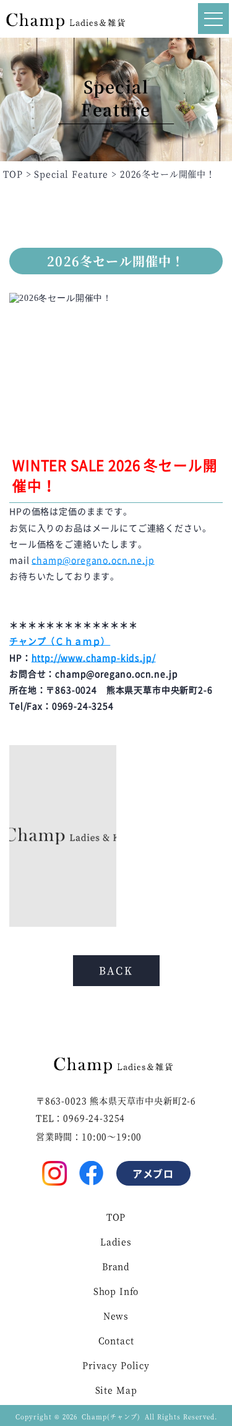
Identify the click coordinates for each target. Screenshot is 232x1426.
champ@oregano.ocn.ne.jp (93, 560)
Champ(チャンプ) (111, 1416)
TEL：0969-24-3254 (80, 1118)
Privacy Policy (116, 1365)
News (116, 1315)
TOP (116, 1216)
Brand (116, 1266)
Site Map (116, 1389)
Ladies (116, 1241)
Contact (116, 1340)
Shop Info (116, 1291)
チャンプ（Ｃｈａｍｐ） (59, 641)
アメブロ (153, 1173)
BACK (116, 970)
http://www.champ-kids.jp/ (94, 657)
